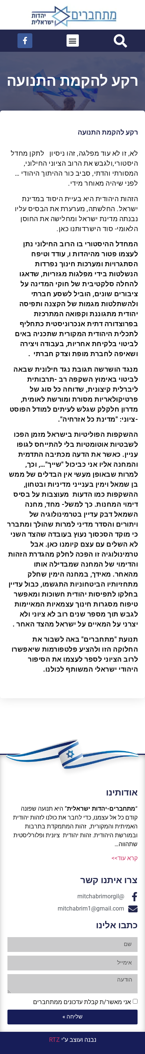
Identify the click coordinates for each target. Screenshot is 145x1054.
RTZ (54, 1039)
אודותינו (122, 792)
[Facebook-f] (24, 40)
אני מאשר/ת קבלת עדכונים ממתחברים (82, 1001)
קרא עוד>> (125, 858)
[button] (73, 40)
